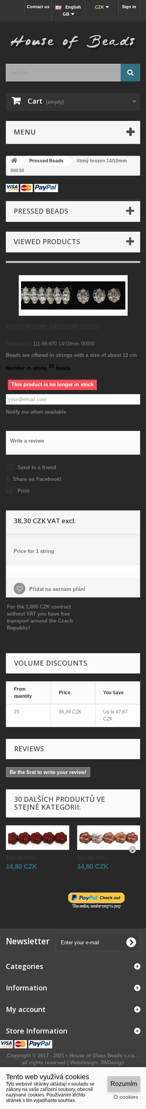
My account (26, 1009)
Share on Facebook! (37, 479)
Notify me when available (36, 412)
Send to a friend (37, 467)
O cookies (126, 1097)
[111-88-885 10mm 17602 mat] (109, 837)
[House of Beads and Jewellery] (73, 39)
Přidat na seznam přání (56, 589)
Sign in (129, 6)
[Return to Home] (14, 161)
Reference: (18, 344)
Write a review (27, 441)
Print (23, 491)
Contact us (38, 6)
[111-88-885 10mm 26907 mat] (37, 837)
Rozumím (124, 1083)
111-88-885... (22, 857)
